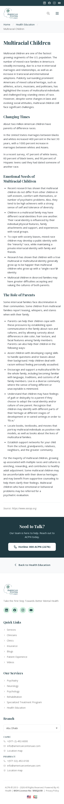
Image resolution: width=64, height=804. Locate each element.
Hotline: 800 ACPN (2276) (34, 546)
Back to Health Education (34, 565)
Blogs (10, 651)
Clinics (10, 640)
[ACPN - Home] (10, 13)
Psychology (13, 691)
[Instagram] (54, 3)
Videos (10, 662)
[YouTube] (59, 3)
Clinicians (12, 635)
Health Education (25, 24)
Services (11, 629)
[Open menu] (57, 13)
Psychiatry (12, 680)
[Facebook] (49, 3)
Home (6, 24)
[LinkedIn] (44, 3)
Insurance (12, 646)
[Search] (48, 13)
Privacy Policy (52, 790)
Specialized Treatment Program (24, 702)
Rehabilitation (14, 696)
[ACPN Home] (10, 591)
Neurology (12, 686)
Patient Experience (17, 656)
